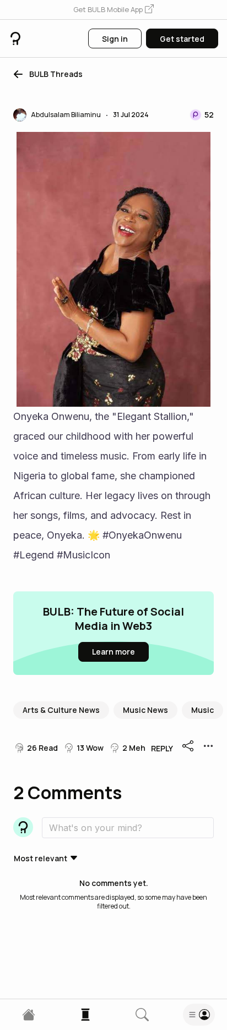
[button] (113, 9)
